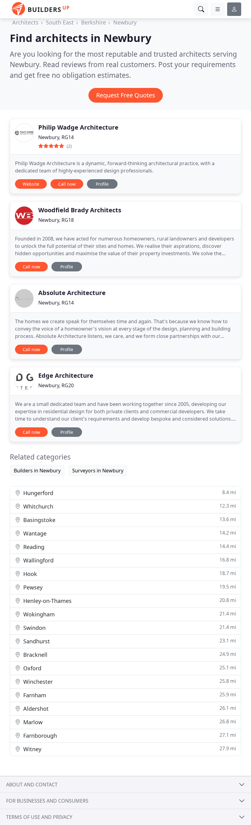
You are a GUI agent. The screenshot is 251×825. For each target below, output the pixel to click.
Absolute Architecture (72, 293)
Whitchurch (129, 506)
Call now (67, 184)
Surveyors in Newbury (97, 470)
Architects (25, 22)
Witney (129, 749)
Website (31, 184)
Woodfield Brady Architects (79, 210)
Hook (129, 573)
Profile (102, 184)
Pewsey (129, 587)
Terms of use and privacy (39, 817)
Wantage (129, 533)
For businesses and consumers (47, 800)
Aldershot (129, 708)
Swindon (129, 627)
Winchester (129, 681)
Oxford (129, 668)
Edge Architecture (65, 375)
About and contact (32, 784)
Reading (129, 547)
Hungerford (129, 493)
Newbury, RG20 (56, 385)
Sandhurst (129, 641)
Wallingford (129, 560)
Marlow (129, 722)
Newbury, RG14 (56, 137)
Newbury (125, 22)
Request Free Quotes (125, 95)
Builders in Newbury (37, 470)
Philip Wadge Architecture (78, 127)
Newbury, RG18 (56, 220)
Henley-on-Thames (129, 600)
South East (60, 22)
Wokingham (129, 614)
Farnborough (129, 735)
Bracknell (129, 654)
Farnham (129, 695)
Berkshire (93, 22)
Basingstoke (129, 520)
